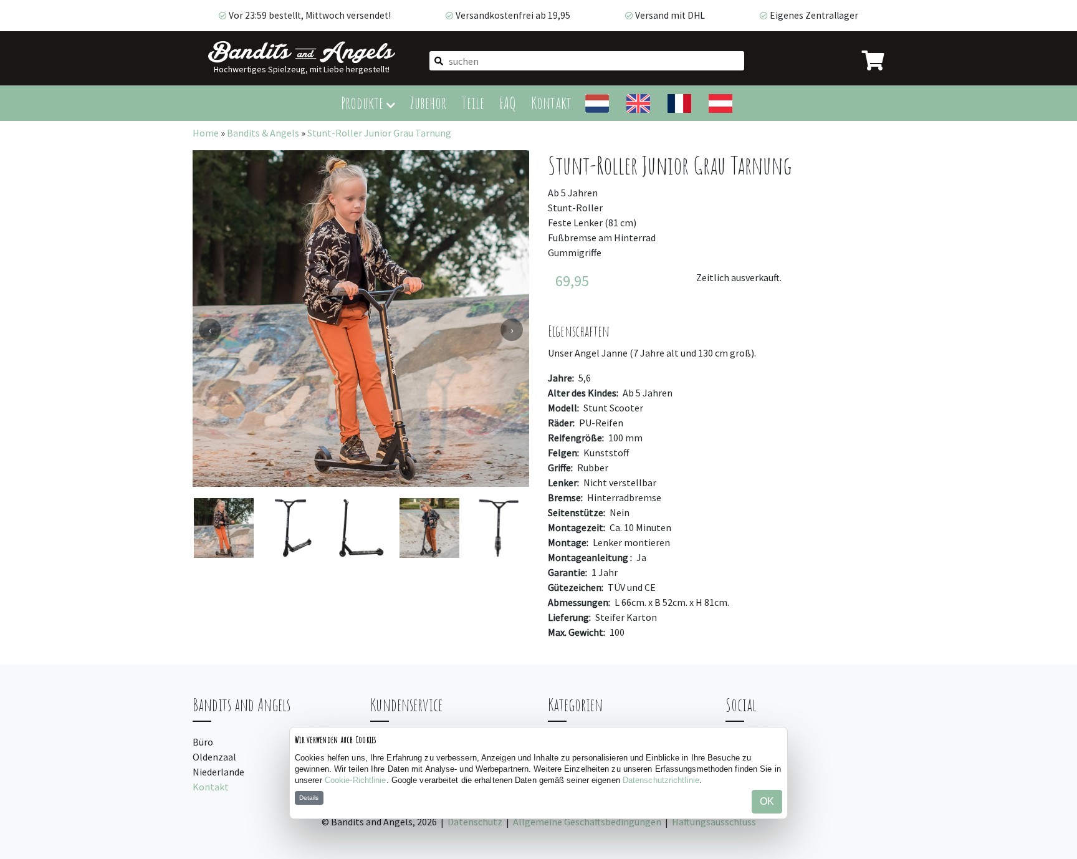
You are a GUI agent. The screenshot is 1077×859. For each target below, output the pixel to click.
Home (206, 133)
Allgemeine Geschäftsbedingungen (587, 821)
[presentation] (210, 330)
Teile (472, 102)
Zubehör (428, 102)
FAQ (507, 102)
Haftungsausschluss (714, 821)
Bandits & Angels (263, 133)
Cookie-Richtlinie (355, 780)
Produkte (363, 102)
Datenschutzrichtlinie (661, 780)
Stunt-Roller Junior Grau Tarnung (379, 133)
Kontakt (551, 102)
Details (308, 797)
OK (767, 801)
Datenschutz (475, 821)
